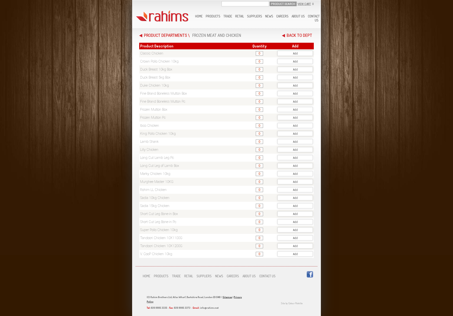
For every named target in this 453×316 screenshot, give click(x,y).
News (269, 16)
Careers (282, 16)
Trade (227, 16)
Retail (239, 16)
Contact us (267, 276)
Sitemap (227, 297)
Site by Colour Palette (292, 303)
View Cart (304, 4)
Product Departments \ (167, 35)
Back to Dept (299, 35)
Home (199, 16)
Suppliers (254, 16)
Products (213, 16)
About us (298, 16)
